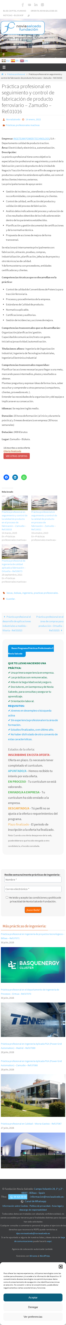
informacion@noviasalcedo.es (47, 1193)
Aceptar (33, 1297)
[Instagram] (42, 4)
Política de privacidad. (40, 1202)
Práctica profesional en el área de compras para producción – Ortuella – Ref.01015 (50, 620)
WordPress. (44, 1252)
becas (10, 591)
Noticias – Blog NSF (13, 15)
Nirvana (33, 1252)
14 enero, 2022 (33, 119)
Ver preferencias (33, 1316)
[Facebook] (23, 4)
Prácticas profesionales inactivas (23, 124)
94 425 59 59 (20, 1193)
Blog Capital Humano (14, 10)
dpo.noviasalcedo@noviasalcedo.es (33, 1230)
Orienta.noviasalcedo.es (44, 10)
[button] (60, 1266)
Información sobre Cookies (15, 1202)
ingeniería (27, 591)
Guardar (10, 596)
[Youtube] (29, 4)
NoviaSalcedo (13, 119)
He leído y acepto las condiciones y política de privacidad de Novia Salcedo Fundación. (35, 896)
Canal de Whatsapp (35, 1198)
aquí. (49, 1238)
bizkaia (17, 591)
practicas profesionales (46, 591)
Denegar (33, 1307)
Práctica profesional (16, 74)
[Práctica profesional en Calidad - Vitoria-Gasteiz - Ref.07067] (33, 1163)
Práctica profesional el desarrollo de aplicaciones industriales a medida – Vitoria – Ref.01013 (16, 620)
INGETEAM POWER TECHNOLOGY (31, 137)
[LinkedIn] (36, 4)
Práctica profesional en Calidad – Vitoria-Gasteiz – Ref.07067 (31, 1120)
